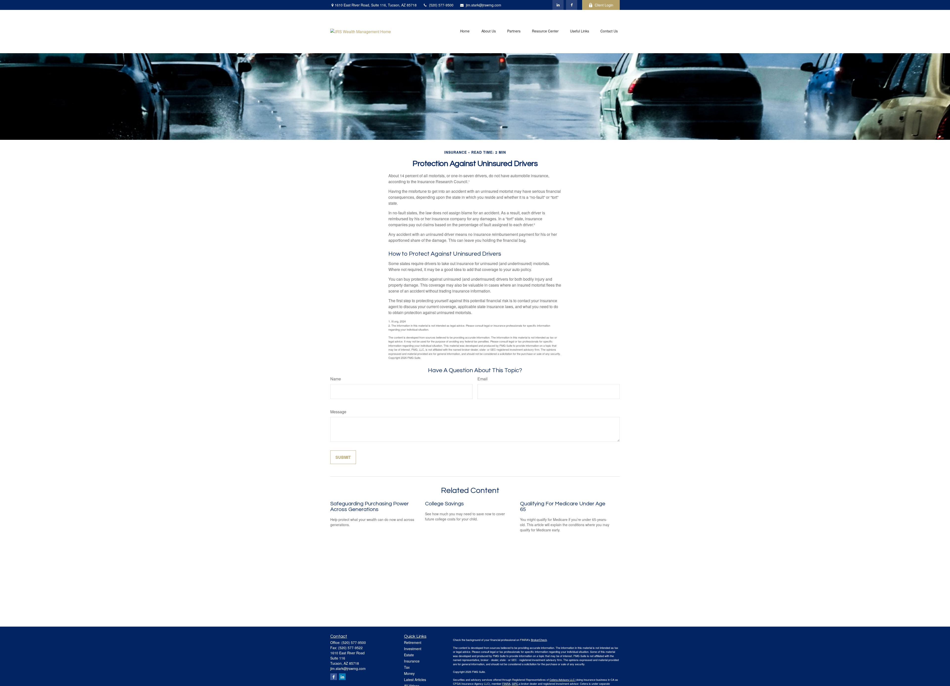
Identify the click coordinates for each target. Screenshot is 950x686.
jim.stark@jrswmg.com (483, 4)
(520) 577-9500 (441, 4)
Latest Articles (415, 679)
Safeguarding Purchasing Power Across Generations (369, 506)
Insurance (412, 661)
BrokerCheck (539, 640)
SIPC (515, 684)
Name (335, 379)
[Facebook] (571, 5)
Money (409, 673)
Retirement (412, 642)
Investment (412, 648)
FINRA (506, 684)
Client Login (604, 4)
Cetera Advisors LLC (562, 680)
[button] (465, 31)
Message (338, 412)
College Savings (444, 504)
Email (482, 379)
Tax (407, 667)
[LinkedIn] (558, 5)
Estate (409, 654)
